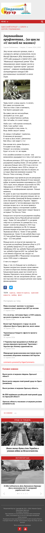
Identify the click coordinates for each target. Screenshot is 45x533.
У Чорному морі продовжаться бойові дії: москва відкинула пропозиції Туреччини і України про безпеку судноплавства (20, 344)
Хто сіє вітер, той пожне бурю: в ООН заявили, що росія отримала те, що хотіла (22, 316)
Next (41, 494)
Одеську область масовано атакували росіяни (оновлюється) (22, 402)
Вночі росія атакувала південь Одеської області (20, 375)
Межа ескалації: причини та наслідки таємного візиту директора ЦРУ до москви (21, 307)
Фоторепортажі (22, 458)
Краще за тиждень (22, 420)
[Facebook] (19, 529)
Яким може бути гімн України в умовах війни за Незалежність (22, 449)
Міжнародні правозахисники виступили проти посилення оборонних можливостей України (22, 354)
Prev (4, 494)
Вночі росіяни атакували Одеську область (20, 388)
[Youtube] (25, 529)
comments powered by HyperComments (18, 362)
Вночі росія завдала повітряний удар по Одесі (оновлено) (22, 382)
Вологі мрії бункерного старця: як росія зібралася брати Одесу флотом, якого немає (21, 325)
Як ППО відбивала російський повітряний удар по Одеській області (22, 395)
